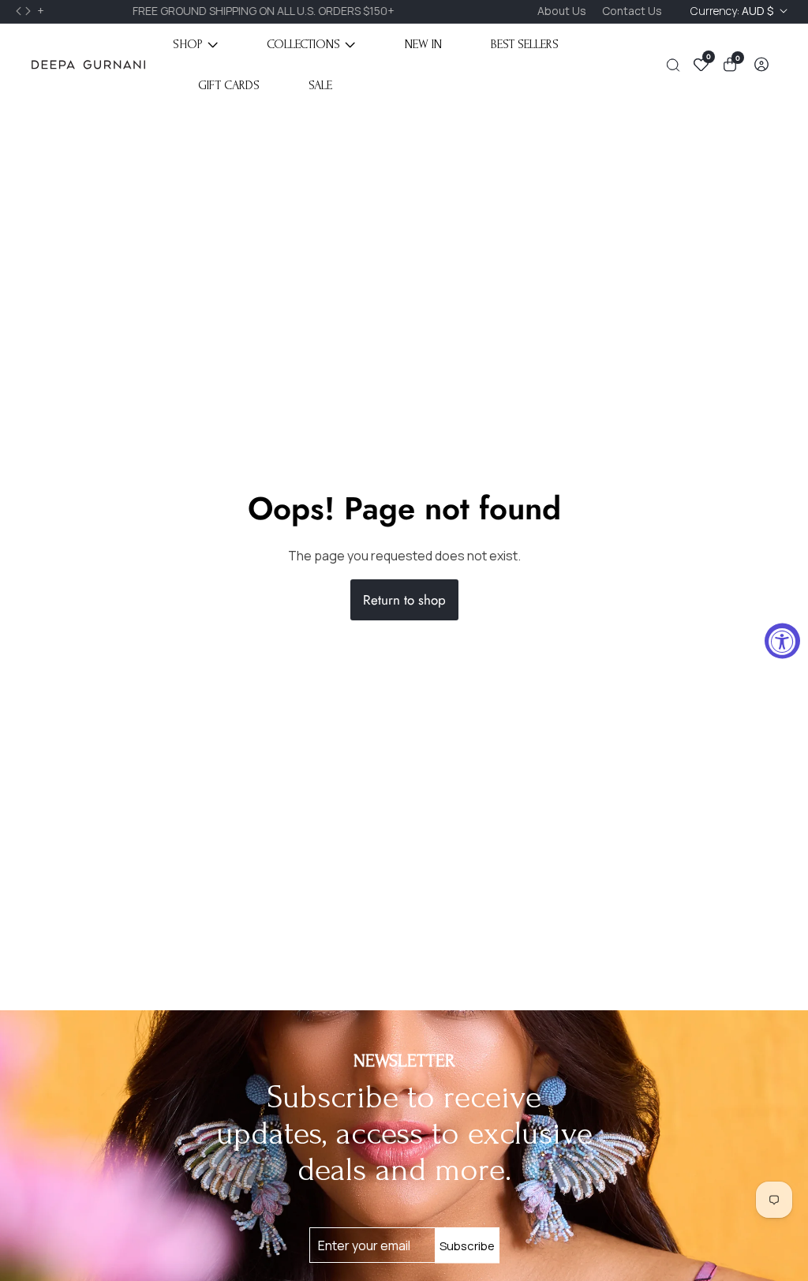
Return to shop (404, 599)
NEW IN (423, 44)
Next (30, 11)
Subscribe (467, 1245)
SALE (320, 85)
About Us (561, 10)
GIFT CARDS (229, 85)
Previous (20, 11)
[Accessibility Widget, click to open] (782, 640)
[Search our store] (676, 65)
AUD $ (733, 10)
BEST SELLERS (525, 44)
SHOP (188, 44)
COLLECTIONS (303, 44)
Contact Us (632, 10)
